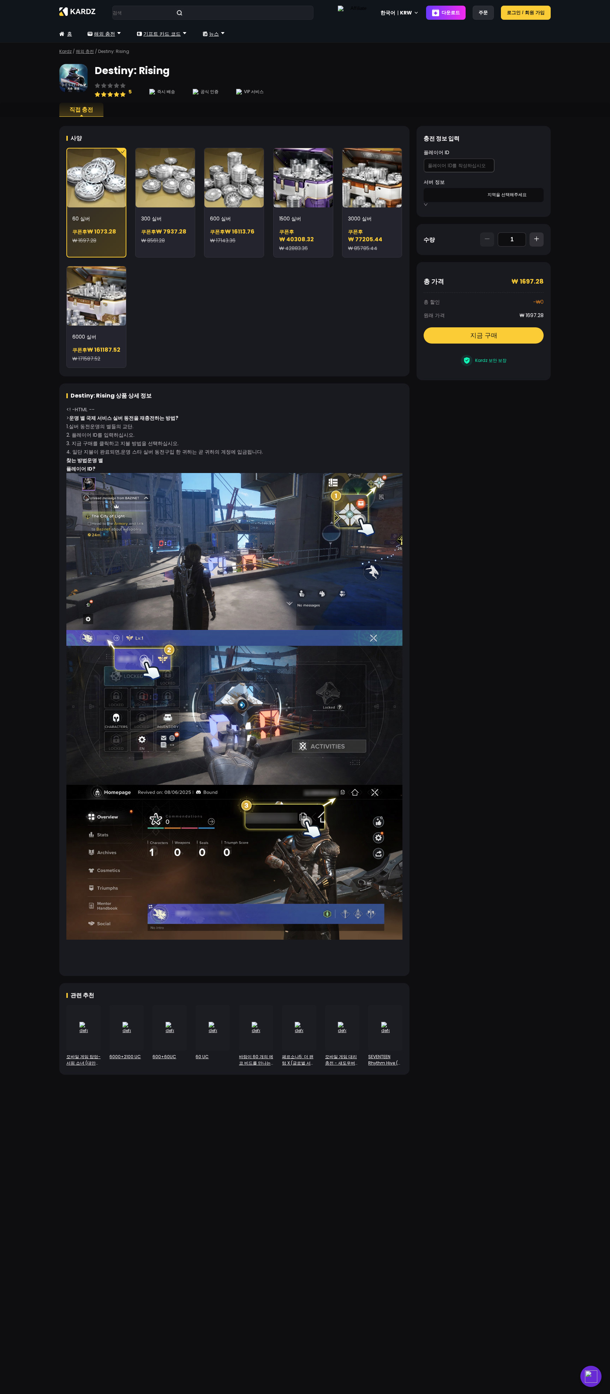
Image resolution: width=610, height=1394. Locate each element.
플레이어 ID (436, 152)
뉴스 (214, 33)
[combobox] (456, 194)
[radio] (97, 91)
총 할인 (432, 301)
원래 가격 (434, 315)
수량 (429, 240)
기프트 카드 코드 (162, 33)
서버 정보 (434, 182)
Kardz (65, 51)
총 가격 (434, 281)
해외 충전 (104, 33)
